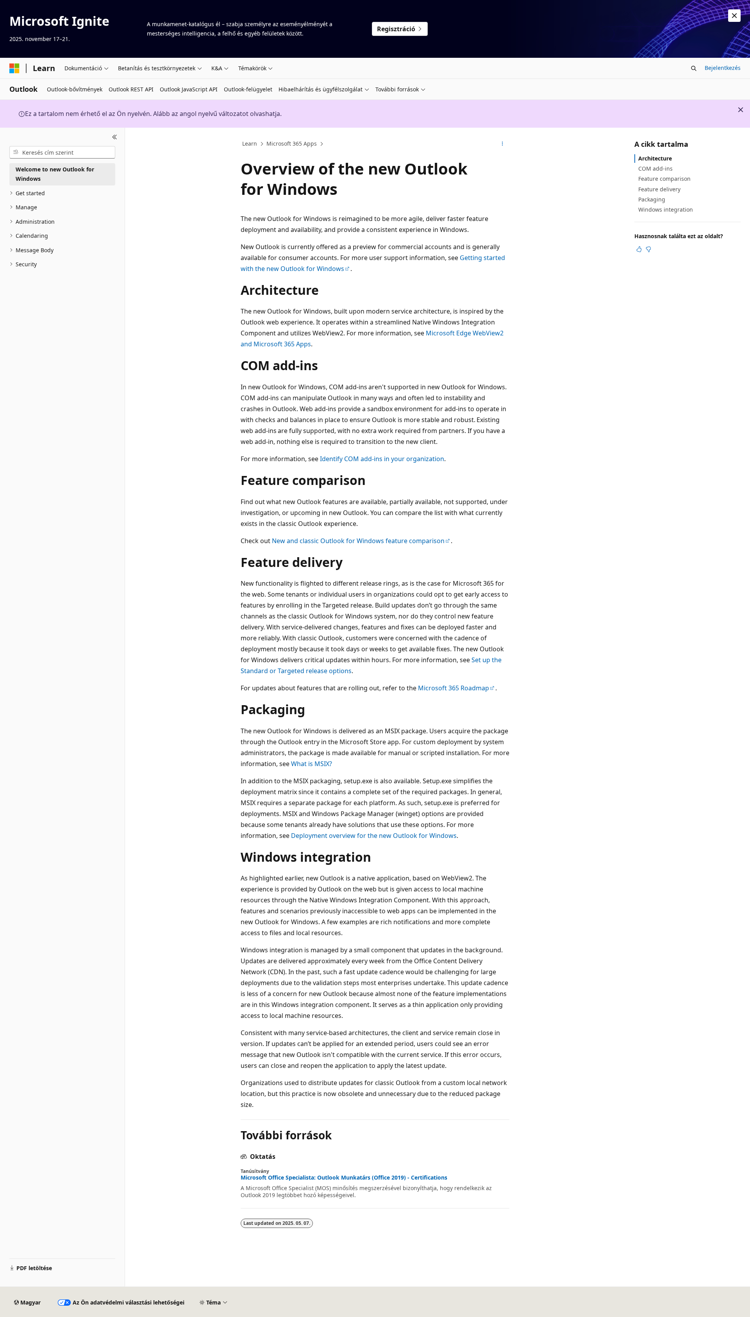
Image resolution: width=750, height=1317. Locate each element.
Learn (249, 143)
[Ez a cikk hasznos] (639, 249)
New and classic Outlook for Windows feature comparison (358, 540)
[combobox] (62, 152)
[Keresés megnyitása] (694, 68)
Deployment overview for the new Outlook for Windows (374, 835)
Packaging (651, 199)
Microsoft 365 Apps (291, 143)
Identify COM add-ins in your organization (382, 458)
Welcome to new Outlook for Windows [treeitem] (55, 174)
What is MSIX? (311, 763)
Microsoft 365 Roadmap (453, 688)
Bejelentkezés (723, 67)
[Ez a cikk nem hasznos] (648, 249)
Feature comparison (664, 178)
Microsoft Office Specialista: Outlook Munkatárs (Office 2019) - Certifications (344, 1177)
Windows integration (665, 209)
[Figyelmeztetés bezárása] (734, 15)
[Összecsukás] (114, 137)
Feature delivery (659, 189)
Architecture (655, 158)
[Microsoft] (14, 68)
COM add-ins (655, 168)
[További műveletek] (502, 144)
